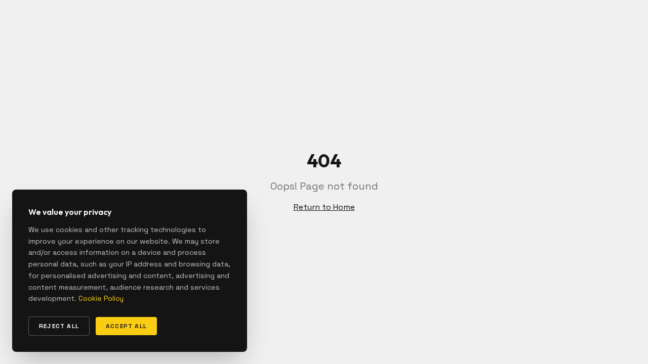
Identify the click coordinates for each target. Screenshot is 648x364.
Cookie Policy (101, 298)
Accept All (126, 326)
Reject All (59, 326)
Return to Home (324, 207)
